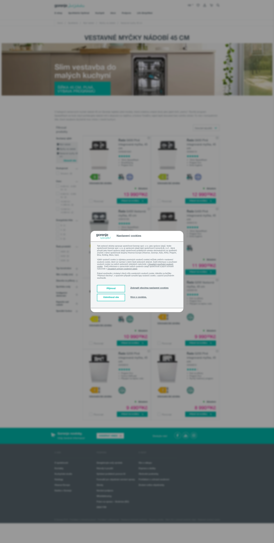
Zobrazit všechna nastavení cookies (149, 288)
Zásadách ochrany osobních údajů (122, 269)
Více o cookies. (138, 297)
